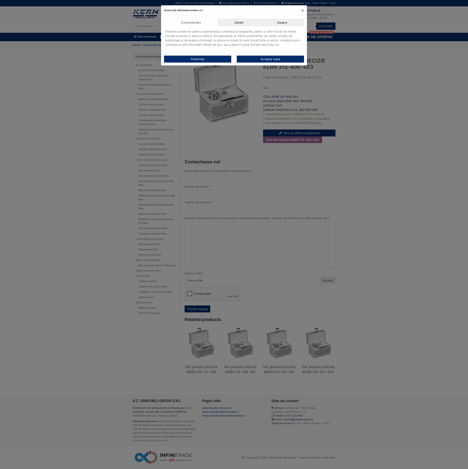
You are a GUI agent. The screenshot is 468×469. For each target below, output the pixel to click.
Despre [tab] (282, 22)
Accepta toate (270, 59)
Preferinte (197, 59)
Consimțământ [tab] (191, 22)
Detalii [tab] (239, 22)
